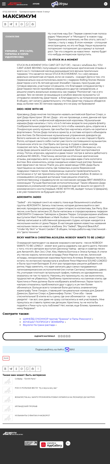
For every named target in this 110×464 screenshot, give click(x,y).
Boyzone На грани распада (39, 325)
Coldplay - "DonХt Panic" (25, 379)
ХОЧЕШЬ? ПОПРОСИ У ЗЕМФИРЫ (43, 322)
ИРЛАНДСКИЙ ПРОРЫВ (26, 406)
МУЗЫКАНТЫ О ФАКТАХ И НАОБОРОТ (32, 415)
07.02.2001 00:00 (10, 12)
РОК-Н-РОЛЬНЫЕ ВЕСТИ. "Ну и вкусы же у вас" (36, 388)
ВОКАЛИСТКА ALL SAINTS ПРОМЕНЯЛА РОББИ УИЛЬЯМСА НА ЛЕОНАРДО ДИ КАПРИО (55, 397)
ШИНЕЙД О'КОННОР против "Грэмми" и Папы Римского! (57, 319)
